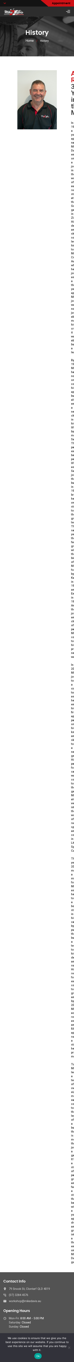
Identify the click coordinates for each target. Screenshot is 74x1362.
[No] (69, 1348)
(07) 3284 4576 (18, 1295)
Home (29, 41)
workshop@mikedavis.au (25, 1301)
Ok (38, 1356)
